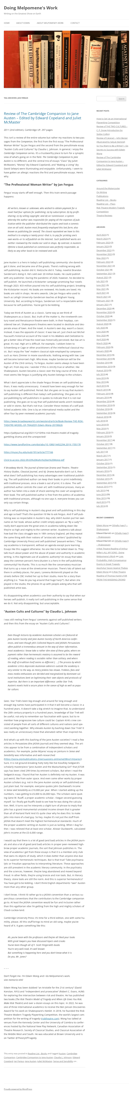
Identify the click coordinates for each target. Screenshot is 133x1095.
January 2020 (103, 351)
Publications (102, 196)
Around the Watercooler (108, 188)
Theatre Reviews (104, 215)
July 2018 (101, 420)
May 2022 (101, 258)
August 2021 (102, 277)
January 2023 (103, 246)
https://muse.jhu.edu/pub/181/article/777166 (28, 452)
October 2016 (103, 463)
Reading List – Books (106, 200)
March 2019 (102, 389)
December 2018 (104, 401)
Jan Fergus (19, 1061)
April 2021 (101, 293)
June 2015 (101, 494)
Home (7, 23)
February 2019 (103, 393)
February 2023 (103, 242)
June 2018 (101, 424)
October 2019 (103, 362)
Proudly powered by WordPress (18, 1089)
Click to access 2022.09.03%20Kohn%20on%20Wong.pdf (34, 459)
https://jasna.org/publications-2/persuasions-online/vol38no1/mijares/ (43, 759)
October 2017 (103, 444)
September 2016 (104, 467)
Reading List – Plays (106, 203)
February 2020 (103, 347)
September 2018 (104, 413)
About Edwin (23, 23)
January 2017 (103, 459)
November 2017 (104, 440)
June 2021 (101, 285)
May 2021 (101, 289)
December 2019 (104, 354)
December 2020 (104, 308)
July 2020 (101, 327)
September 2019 (104, 366)
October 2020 (103, 316)
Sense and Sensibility (63, 1061)
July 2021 (101, 281)
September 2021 (104, 273)
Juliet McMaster (44, 1061)
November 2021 (104, 265)
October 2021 (103, 269)
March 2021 (102, 296)
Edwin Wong (103, 525)
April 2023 (101, 234)
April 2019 (101, 385)
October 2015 (103, 478)
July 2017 (101, 451)
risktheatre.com (50, 1018)
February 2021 (103, 300)
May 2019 (101, 382)
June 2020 (101, 331)
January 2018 (103, 436)
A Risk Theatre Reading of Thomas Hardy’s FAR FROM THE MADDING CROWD (112, 575)
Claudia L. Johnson (63, 1057)
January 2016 (103, 471)
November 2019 (104, 358)
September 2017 (104, 447)
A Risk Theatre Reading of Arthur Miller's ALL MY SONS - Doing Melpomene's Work (112, 552)
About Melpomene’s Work (50, 23)
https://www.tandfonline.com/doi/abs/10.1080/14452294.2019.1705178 (42, 444)
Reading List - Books (37, 1053)
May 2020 (101, 335)
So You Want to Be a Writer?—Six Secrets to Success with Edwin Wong (112, 149)
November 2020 (104, 312)
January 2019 (103, 397)
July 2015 (101, 490)
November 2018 (104, 405)
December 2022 (104, 250)
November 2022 (104, 254)
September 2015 (104, 482)
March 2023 (102, 238)
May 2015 (101, 498)
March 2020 (102, 343)
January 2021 (103, 304)
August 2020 (102, 323)
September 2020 (104, 320)
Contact (75, 23)
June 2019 (101, 378)
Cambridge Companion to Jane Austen (34, 1057)
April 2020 (101, 339)
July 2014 (101, 506)
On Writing (102, 192)
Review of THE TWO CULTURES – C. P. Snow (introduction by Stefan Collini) (112, 130)
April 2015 (101, 502)
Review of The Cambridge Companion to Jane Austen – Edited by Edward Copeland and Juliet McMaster (42, 117)
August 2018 (102, 416)
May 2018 (101, 428)
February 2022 (103, 262)
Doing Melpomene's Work (31, 8)
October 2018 (103, 409)
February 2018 (103, 432)
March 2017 (102, 455)
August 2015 (102, 486)
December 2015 (104, 475)
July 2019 (101, 374)
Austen (62, 1053)
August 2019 (102, 370)
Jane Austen (30, 1061)
